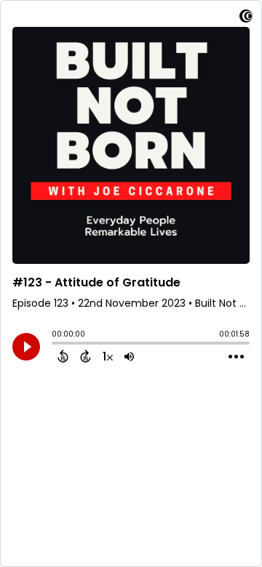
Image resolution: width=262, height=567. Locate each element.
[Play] (26, 347)
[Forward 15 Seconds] (85, 356)
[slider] (55, 344)
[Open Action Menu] (236, 357)
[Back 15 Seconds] (63, 356)
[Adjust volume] (129, 356)
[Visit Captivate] (246, 18)
